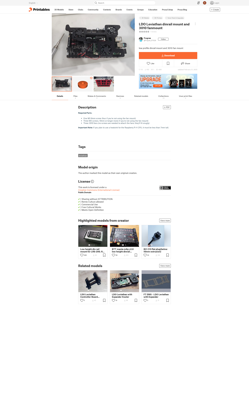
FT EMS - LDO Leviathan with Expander (156, 295)
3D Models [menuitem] (59, 9)
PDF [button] (168, 107)
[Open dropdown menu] (195, 23)
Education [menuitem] (152, 9)
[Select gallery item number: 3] (94, 245)
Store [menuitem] (70, 9)
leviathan (83, 155)
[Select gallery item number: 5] (160, 245)
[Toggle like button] (81, 255)
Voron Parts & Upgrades (175, 18)
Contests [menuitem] (107, 9)
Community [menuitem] (93, 9)
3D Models (145, 18)
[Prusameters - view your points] (204, 3)
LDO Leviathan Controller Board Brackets (89, 295)
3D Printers (158, 18)
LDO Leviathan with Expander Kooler (122, 295)
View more (165, 220)
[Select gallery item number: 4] (96, 245)
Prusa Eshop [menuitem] (167, 9)
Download (169, 55)
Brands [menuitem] (119, 9)
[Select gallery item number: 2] (91, 245)
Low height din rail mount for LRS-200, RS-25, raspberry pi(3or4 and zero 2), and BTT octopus (92, 250)
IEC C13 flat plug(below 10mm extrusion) (155, 250)
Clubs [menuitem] (80, 9)
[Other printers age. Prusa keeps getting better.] (168, 81)
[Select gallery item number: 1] (89, 245)
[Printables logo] (39, 9)
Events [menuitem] (130, 9)
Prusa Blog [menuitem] (182, 9)
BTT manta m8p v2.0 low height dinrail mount (123, 250)
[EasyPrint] (198, 3)
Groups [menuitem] (140, 9)
